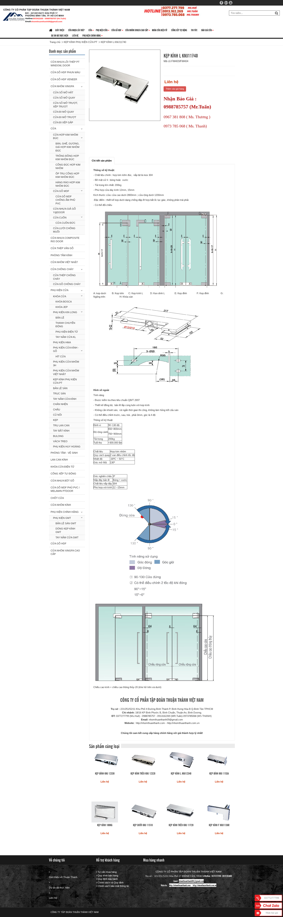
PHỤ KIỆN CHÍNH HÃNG (92, 36)
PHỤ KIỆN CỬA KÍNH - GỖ (66, 349)
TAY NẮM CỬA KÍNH (64, 398)
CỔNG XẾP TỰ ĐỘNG (179, 30)
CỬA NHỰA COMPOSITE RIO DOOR (65, 239)
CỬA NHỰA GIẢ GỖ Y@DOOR (64, 210)
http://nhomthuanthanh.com (179, 885)
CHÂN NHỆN (60, 404)
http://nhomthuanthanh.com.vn (204, 885)
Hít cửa (61, 356)
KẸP (55, 420)
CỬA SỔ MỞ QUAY (64, 97)
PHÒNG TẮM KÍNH (61, 255)
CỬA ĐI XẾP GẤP (63, 122)
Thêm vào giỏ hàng (175, 89)
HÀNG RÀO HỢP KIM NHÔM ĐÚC (68, 184)
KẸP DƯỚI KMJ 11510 (143, 825)
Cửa (91, 30)
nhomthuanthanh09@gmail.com (191, 881)
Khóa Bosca (64, 301)
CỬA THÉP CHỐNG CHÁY (64, 277)
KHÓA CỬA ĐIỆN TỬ (159, 30)
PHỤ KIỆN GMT (62, 518)
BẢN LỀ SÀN (60, 388)
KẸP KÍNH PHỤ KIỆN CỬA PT (65, 381)
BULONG (58, 436)
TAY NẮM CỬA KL (66, 337)
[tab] (101, 160)
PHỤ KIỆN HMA (62, 342)
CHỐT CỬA (57, 498)
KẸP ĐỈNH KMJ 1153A (219, 773)
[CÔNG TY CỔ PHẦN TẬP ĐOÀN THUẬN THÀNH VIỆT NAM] (36, 16)
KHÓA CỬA (59, 296)
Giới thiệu (59, 30)
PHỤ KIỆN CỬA (59, 290)
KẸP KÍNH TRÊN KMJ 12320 (143, 773)
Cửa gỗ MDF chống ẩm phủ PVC (65, 200)
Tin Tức (194, 30)
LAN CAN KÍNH (59, 459)
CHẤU (56, 409)
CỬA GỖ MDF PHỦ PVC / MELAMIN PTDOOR (65, 489)
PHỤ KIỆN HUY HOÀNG (66, 446)
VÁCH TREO (60, 441)
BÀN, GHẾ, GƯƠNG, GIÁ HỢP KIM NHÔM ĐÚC (67, 147)
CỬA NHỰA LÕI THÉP (76, 30)
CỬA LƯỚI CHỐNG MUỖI (64, 230)
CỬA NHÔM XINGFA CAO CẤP (137, 30)
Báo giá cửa (207, 30)
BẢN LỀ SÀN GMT (66, 523)
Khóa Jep (62, 307)
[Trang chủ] (51, 30)
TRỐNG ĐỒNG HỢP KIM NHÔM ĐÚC (67, 157)
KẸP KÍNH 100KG (104, 825)
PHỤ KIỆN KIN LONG (65, 312)
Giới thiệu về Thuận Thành (63, 877)
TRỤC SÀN (59, 393)
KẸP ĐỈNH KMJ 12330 (104, 773)
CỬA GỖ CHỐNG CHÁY (67, 284)
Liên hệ (75, 35)
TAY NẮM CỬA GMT (67, 537)
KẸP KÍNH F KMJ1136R (219, 825)
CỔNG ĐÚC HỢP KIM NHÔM (68, 166)
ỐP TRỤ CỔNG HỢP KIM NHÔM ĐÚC (67, 175)
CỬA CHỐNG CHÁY (62, 269)
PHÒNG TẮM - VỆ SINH (64, 452)
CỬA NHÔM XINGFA (62, 86)
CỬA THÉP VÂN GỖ (62, 248)
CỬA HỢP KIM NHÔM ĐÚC (65, 136)
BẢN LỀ (60, 317)
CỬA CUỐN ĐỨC (65, 222)
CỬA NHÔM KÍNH (61, 504)
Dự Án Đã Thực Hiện (59, 35)
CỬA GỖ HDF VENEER (64, 79)
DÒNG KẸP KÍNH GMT (65, 530)
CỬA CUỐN (59, 217)
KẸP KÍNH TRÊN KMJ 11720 (181, 825)
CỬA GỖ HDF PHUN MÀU (65, 72)
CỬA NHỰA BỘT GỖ (62, 480)
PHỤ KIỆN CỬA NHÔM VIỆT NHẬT (66, 372)
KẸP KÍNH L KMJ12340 (181, 773)
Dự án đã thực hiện (59, 887)
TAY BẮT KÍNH (61, 430)
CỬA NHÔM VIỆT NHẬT (64, 262)
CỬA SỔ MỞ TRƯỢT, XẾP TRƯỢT (65, 105)
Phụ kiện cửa (102, 30)
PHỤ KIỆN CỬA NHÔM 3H (66, 363)
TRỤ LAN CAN (61, 425)
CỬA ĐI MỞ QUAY (63, 111)
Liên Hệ (53, 898)
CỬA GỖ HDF (117, 30)
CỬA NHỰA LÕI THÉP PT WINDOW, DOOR (65, 63)
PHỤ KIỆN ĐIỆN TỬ (67, 331)
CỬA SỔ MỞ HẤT (63, 92)
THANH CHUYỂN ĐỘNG (65, 324)
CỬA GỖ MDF (61, 191)
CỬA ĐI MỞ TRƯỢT (64, 117)
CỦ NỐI (57, 414)
